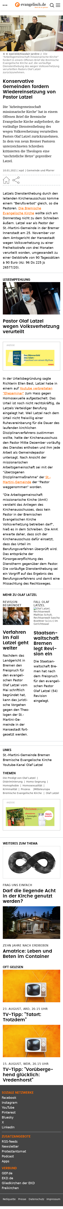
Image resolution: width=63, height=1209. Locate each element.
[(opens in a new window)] (30, 358)
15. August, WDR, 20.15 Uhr (26, 1063)
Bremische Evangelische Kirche (27, 760)
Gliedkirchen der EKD (18, 1183)
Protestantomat (14, 1151)
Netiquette (9, 1199)
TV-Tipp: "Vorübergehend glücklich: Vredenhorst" (28, 1074)
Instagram (10, 1102)
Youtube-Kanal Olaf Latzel (23, 765)
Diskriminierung (13, 781)
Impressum (53, 1199)
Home (6, 180)
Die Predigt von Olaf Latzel (19, 778)
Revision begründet (12, 603)
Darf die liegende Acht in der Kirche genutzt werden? (29, 896)
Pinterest (9, 1112)
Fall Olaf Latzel (42, 603)
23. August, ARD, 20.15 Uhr (25, 1009)
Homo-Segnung (36, 781)
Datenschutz (36, 1199)
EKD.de (7, 1178)
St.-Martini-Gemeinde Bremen (26, 755)
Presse (22, 1199)
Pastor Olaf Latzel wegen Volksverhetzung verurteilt (31, 326)
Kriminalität (10, 789)
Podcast (8, 1156)
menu (5, 5)
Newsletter (10, 1146)
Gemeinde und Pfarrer (40, 170)
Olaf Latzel (52, 793)
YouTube (8, 1107)
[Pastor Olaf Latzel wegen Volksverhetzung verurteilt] (31, 298)
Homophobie (11, 785)
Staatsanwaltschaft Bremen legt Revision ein (46, 621)
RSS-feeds (10, 1141)
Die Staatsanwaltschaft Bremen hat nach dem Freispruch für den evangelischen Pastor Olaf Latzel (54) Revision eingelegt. (47, 659)
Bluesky (8, 1117)
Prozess (25, 789)
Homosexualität (32, 785)
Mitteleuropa (42, 789)
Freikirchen (10, 1188)
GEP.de (7, 1173)
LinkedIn (8, 1127)
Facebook (9, 1097)
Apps (5, 1161)
